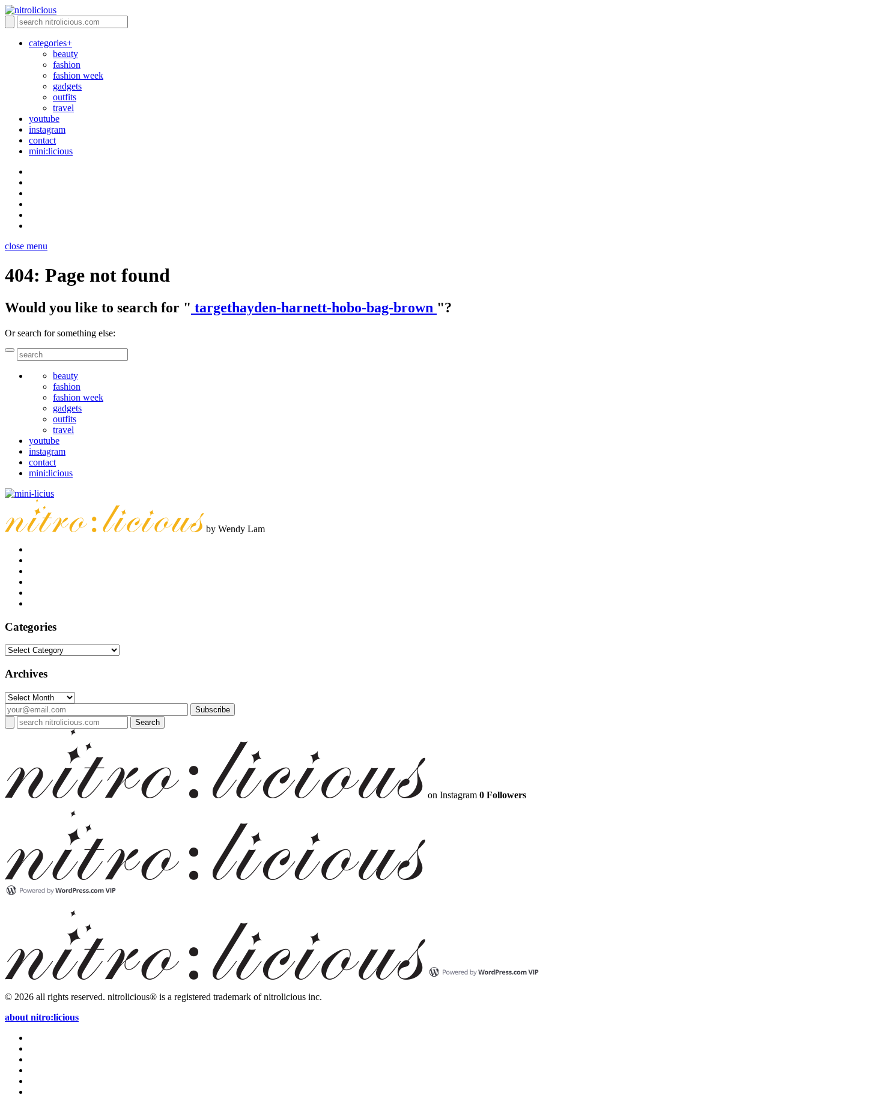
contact (42, 140)
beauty (65, 54)
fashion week (78, 75)
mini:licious (51, 151)
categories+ (50, 43)
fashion (66, 64)
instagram (47, 129)
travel (63, 108)
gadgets (67, 86)
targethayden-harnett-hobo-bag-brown (314, 307)
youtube (44, 119)
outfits (64, 97)
